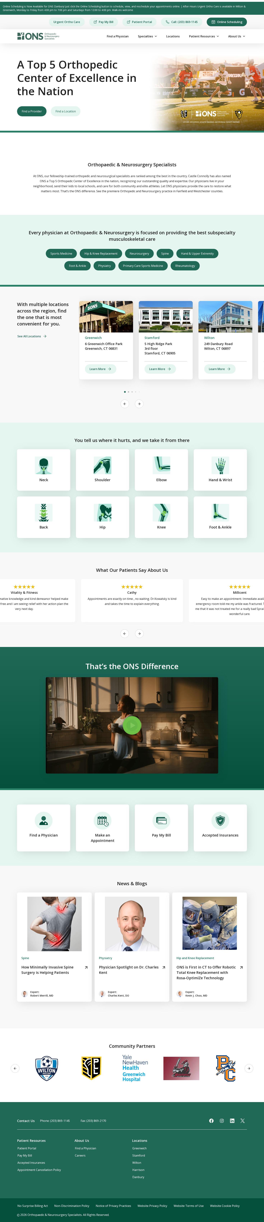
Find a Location (65, 111)
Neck (43, 479)
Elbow (161, 479)
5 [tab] (139, 392)
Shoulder (102, 479)
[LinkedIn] (232, 1120)
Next (139, 404)
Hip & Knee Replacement (100, 254)
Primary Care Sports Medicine (143, 266)
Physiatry (104, 266)
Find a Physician (118, 36)
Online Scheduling (229, 22)
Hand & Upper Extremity (197, 254)
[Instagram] (221, 1120)
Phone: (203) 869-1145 (55, 1121)
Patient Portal (142, 22)
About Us (234, 36)
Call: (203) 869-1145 (184, 22)
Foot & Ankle (77, 266)
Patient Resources (202, 36)
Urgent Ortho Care (67, 22)
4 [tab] (135, 392)
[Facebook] (211, 1120)
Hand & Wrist (220, 479)
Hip (102, 527)
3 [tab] (132, 392)
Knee (161, 527)
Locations (173, 36)
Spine (165, 254)
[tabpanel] (106, 340)
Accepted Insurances (220, 835)
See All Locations (29, 336)
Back (44, 527)
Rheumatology (185, 266)
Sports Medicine (61, 254)
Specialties (145, 36)
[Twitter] (242, 1120)
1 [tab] (125, 392)
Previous (125, 404)
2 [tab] (128, 392)
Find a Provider (32, 111)
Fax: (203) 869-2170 (93, 1121)
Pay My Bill (106, 22)
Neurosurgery (139, 254)
